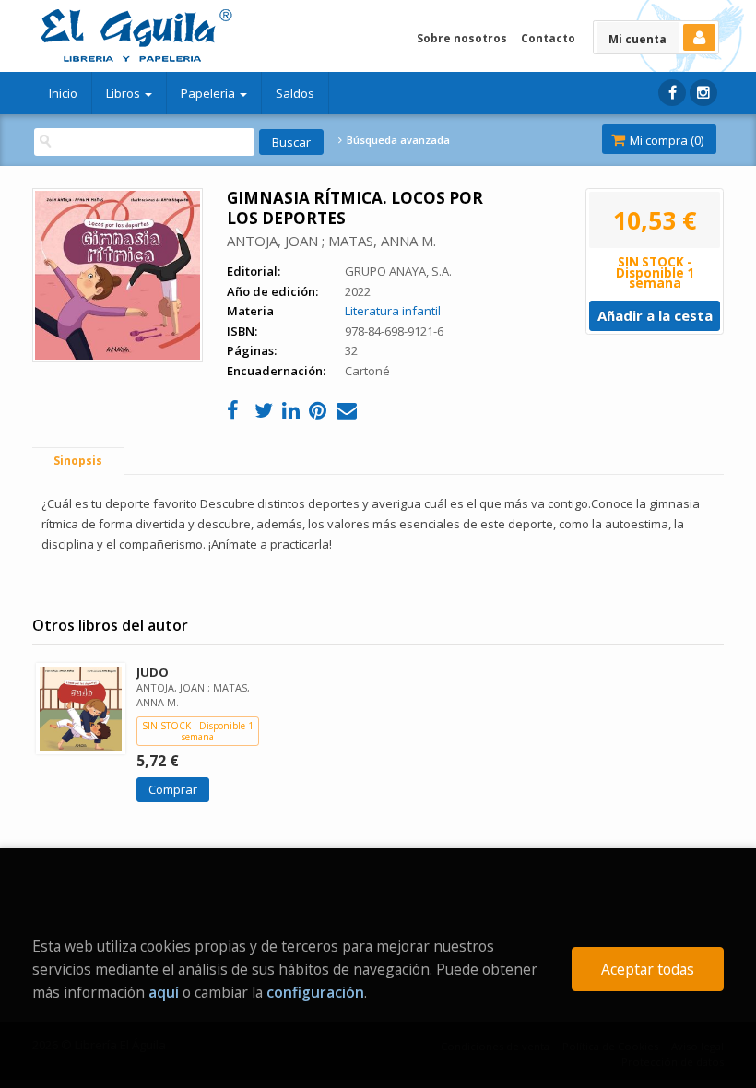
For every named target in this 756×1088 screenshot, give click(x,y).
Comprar (172, 789)
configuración (315, 992)
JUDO (152, 672)
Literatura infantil (393, 310)
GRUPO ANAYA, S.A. (398, 271)
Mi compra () (665, 140)
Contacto (548, 38)
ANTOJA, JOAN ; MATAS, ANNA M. (331, 240)
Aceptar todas (647, 969)
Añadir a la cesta (655, 315)
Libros (124, 93)
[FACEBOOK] (672, 92)
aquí (163, 992)
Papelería (209, 93)
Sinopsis (77, 460)
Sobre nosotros (462, 38)
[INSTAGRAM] (703, 92)
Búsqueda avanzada (396, 140)
